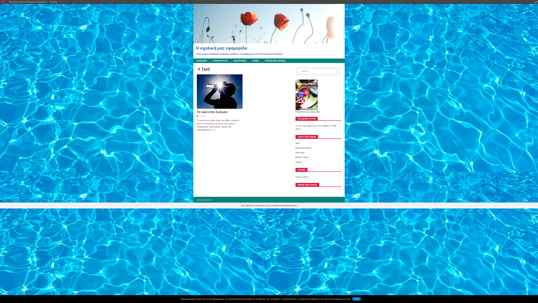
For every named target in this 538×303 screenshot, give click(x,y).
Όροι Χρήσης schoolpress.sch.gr (256, 205)
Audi (297, 143)
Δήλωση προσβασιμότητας (285, 205)
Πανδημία (201, 60)
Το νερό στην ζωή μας (212, 112)
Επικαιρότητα (220, 60)
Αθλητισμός (240, 60)
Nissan (298, 162)
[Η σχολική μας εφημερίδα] (269, 42)
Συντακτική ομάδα (275, 60)
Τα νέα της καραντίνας (306, 126)
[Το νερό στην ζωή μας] (220, 107)
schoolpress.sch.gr (204, 200)
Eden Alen (300, 152)
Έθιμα (255, 60)
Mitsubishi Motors (303, 148)
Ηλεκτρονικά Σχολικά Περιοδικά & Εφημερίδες (28, 2)
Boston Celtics (302, 157)
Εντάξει (356, 299)
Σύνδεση (53, 2)
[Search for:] (318, 71)
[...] (213, 129)
